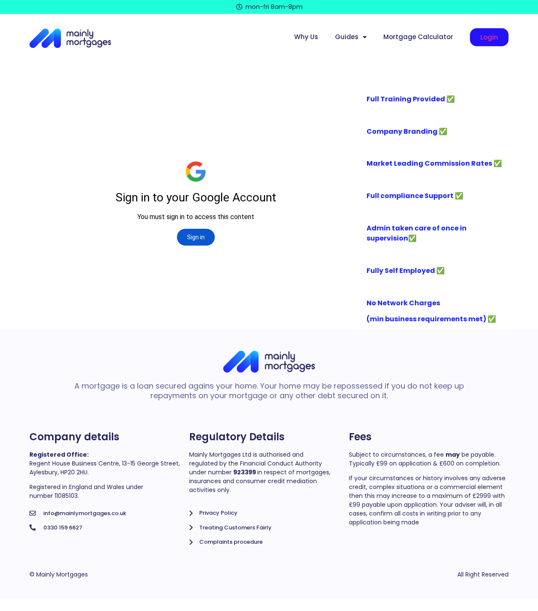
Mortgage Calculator (418, 36)
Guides (347, 36)
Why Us (306, 36)
